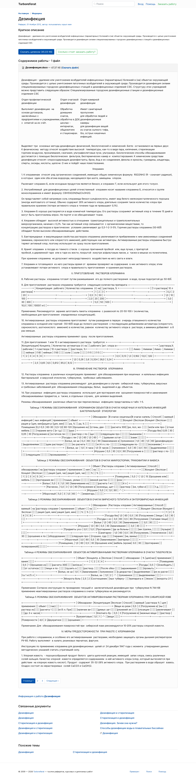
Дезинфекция (26, 712)
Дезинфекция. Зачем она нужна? (118, 723)
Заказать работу (167, 4)
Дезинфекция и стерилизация (35, 728)
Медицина (37, 13)
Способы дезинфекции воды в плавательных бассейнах (132, 728)
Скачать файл (70, 67)
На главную (23, 13)
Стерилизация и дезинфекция (35, 723)
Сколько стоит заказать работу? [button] (76, 51)
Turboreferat (38, 772)
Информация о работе (39, 696)
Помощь (150, 4)
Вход (140, 4)
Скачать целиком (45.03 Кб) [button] (36, 51)
